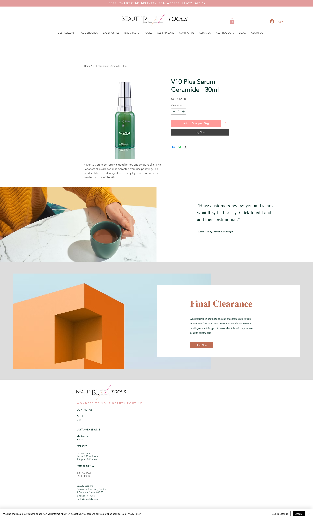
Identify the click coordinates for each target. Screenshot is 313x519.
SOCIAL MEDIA (85, 466)
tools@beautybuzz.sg (88, 498)
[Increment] (183, 111)
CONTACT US (84, 409)
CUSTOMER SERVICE (88, 429)
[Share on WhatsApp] (179, 147)
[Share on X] (186, 147)
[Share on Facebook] (173, 147)
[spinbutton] (178, 111)
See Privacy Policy (131, 513)
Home (87, 66)
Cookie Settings (280, 513)
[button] (232, 21)
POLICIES (82, 446)
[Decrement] (174, 111)
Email (80, 416)
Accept (298, 513)
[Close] (309, 513)
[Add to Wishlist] (225, 123)
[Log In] (269, 21)
